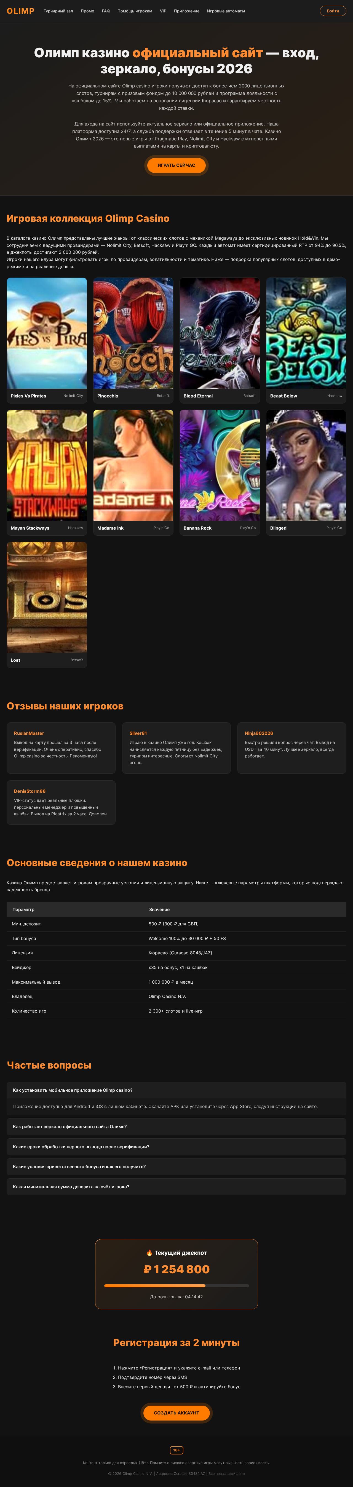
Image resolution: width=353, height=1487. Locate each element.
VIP (163, 11)
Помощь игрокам (134, 11)
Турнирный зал (58, 11)
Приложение (186, 11)
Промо (87, 11)
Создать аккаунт (176, 1413)
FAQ (106, 11)
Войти (333, 11)
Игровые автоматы (226, 11)
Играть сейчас (176, 165)
